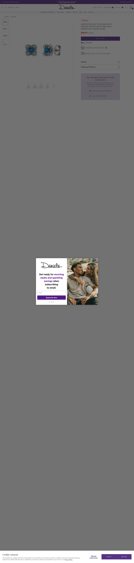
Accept (108, 556)
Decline (124, 556)
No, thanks (51, 302)
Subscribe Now (51, 297)
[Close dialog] (96, 260)
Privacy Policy (68, 560)
